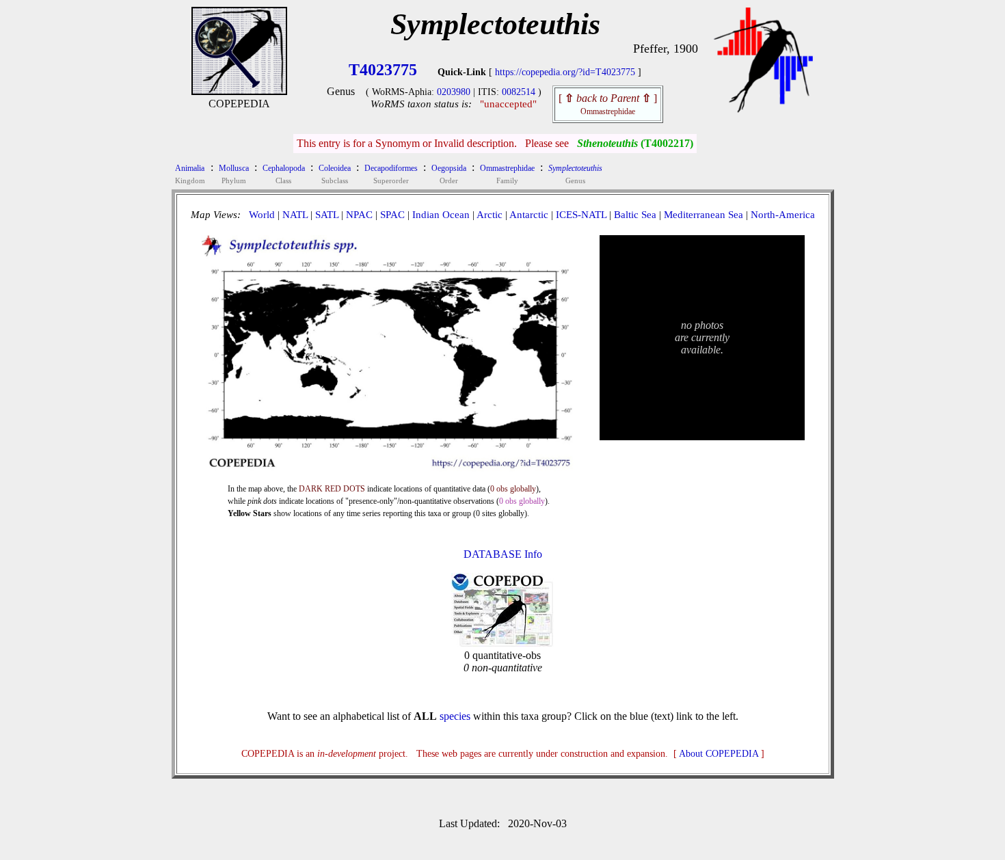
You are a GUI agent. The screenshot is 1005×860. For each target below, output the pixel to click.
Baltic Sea (635, 214)
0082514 (518, 92)
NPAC (359, 214)
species (455, 716)
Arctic (489, 214)
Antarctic (528, 214)
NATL (295, 214)
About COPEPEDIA (718, 754)
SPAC (392, 214)
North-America (783, 214)
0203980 (453, 92)
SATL (326, 214)
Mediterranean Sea (703, 214)
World (262, 214)
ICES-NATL (581, 214)
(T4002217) (635, 143)
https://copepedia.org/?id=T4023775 (565, 72)
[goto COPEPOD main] (763, 110)
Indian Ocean (441, 214)
